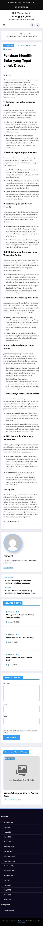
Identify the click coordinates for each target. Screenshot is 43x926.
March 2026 (8, 842)
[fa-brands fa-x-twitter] (19, 7)
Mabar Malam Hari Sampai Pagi (19, 637)
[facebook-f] (16, 7)
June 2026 (7, 827)
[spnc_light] (37, 25)
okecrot (22, 45)
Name (5, 704)
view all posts (8, 568)
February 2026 (9, 847)
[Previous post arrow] (37, 580)
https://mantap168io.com (11, 521)
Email (5, 717)
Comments (6, 683)
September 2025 (9, 871)
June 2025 (7, 885)
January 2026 (8, 851)
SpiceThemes (21, 922)
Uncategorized (9, 45)
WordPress (23, 921)
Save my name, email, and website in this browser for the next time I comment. (20, 732)
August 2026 (8, 822)
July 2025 (7, 880)
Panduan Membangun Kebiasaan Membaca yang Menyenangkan (18, 581)
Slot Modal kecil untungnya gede (21, 14)
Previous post (9, 577)
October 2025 (9, 866)
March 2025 (8, 899)
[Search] (32, 25)
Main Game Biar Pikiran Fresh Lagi (19, 658)
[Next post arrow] (37, 591)
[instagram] (24, 7)
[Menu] (4, 25)
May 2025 (7, 890)
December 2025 (9, 856)
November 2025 (9, 861)
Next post (8, 587)
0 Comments (9, 49)
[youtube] (27, 7)
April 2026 (8, 837)
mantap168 (7, 75)
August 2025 (8, 875)
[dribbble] (22, 7)
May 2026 (7, 832)
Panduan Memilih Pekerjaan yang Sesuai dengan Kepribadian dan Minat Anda (20, 592)
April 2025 (8, 895)
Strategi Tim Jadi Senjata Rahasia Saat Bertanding (20, 616)
